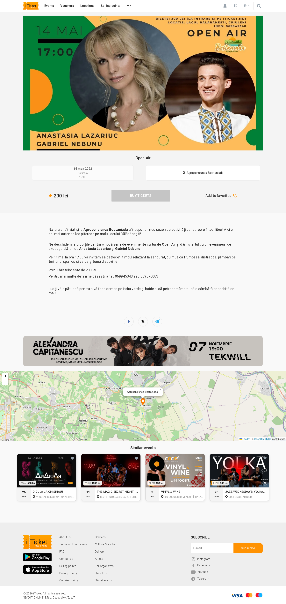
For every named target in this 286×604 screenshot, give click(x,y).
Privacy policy (68, 573)
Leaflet (246, 438)
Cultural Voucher (105, 544)
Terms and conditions (73, 544)
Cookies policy (68, 580)
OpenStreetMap (263, 438)
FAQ (62, 551)
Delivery (100, 551)
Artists (99, 558)
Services (100, 537)
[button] (142, 402)
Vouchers (67, 6)
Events (49, 6)
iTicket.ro (101, 573)
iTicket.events (103, 580)
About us (65, 537)
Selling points (110, 6)
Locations (87, 6)
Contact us (66, 558)
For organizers (104, 566)
